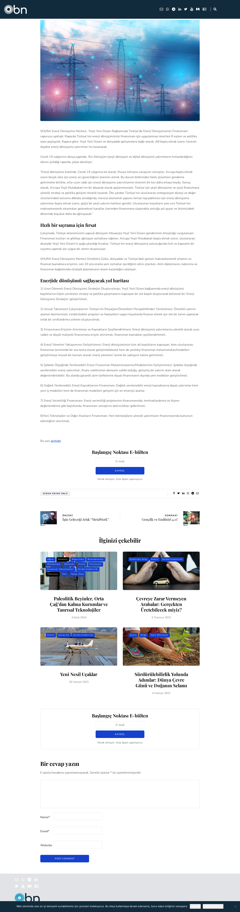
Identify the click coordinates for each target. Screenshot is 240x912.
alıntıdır (56, 441)
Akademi (63, 559)
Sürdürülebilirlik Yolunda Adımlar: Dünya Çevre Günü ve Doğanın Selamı (161, 679)
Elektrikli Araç (138, 559)
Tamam (195, 906)
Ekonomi (69, 564)
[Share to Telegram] (192, 493)
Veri (64, 574)
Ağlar (50, 559)
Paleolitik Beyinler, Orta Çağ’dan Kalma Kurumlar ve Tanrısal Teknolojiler (79, 604)
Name (45, 817)
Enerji (82, 564)
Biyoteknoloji (96, 559)
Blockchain (54, 564)
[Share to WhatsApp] (188, 493)
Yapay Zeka (77, 574)
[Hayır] (235, 906)
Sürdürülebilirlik (88, 569)
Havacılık (63, 635)
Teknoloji (52, 574)
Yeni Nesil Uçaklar (78, 674)
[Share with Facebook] (174, 493)
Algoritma (78, 559)
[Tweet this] (178, 493)
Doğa (144, 635)
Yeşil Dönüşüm (159, 635)
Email (44, 831)
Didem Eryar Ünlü (55, 493)
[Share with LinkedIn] (183, 493)
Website (46, 845)
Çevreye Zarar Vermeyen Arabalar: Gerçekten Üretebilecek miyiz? (161, 604)
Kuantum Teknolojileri (60, 569)
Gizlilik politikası (213, 906)
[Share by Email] (197, 493)
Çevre (133, 635)
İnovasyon (95, 564)
